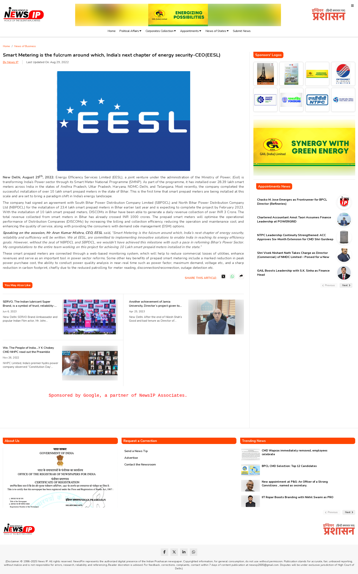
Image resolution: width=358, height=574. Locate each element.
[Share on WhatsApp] (232, 276)
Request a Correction (140, 441)
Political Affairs (129, 31)
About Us (12, 441)
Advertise (131, 458)
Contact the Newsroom (140, 464)
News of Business (25, 46)
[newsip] (24, 14)
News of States (215, 31)
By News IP (10, 62)
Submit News (242, 31)
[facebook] (164, 552)
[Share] (241, 276)
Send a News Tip (136, 451)
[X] (223, 276)
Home (112, 31)
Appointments (189, 31)
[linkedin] (184, 552)
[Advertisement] (71, 414)
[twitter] (174, 552)
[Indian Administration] (328, 15)
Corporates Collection (159, 31)
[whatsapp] (193, 552)
